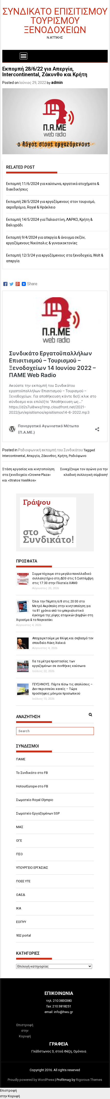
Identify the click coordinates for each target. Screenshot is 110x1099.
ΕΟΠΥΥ (21, 922)
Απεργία (33, 456)
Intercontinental (13, 456)
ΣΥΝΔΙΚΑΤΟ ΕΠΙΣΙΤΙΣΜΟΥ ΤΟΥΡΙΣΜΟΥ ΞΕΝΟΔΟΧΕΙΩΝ (55, 20)
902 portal (23, 935)
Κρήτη (62, 456)
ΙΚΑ (18, 908)
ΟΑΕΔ (20, 895)
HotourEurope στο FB (32, 786)
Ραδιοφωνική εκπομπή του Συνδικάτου (50, 450)
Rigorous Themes (89, 1080)
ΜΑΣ (19, 827)
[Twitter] (11, 284)
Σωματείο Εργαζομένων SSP (38, 813)
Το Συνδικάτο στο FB (32, 773)
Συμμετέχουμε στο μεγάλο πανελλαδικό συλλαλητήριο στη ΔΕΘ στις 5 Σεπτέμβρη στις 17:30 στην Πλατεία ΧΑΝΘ (62, 578)
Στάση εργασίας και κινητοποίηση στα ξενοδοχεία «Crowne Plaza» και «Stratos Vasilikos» (28, 474)
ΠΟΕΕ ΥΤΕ (23, 881)
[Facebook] (5, 284)
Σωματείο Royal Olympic (34, 800)
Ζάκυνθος (48, 456)
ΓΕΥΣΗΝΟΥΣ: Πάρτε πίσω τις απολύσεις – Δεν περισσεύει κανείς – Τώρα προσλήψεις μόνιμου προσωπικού (62, 689)
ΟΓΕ (19, 840)
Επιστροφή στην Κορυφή (24, 1030)
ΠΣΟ (19, 854)
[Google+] (18, 284)
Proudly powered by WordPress (31, 1080)
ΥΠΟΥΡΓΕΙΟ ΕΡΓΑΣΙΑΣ (32, 868)
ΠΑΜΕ (20, 759)
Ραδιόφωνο (77, 456)
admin (57, 82)
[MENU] (23, 56)
